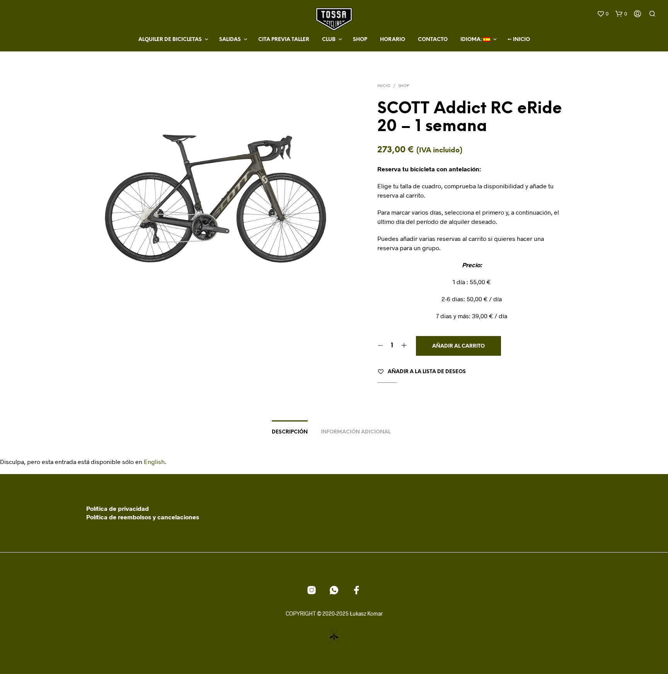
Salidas (230, 39)
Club (329, 39)
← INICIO (519, 39)
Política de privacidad (117, 508)
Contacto (433, 39)
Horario (392, 39)
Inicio (383, 86)
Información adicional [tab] (355, 432)
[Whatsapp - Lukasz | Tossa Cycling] (334, 590)
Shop (360, 39)
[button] (602, 14)
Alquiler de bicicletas (170, 39)
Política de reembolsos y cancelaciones (142, 516)
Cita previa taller (283, 39)
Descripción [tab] (290, 432)
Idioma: (471, 39)
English (154, 461)
